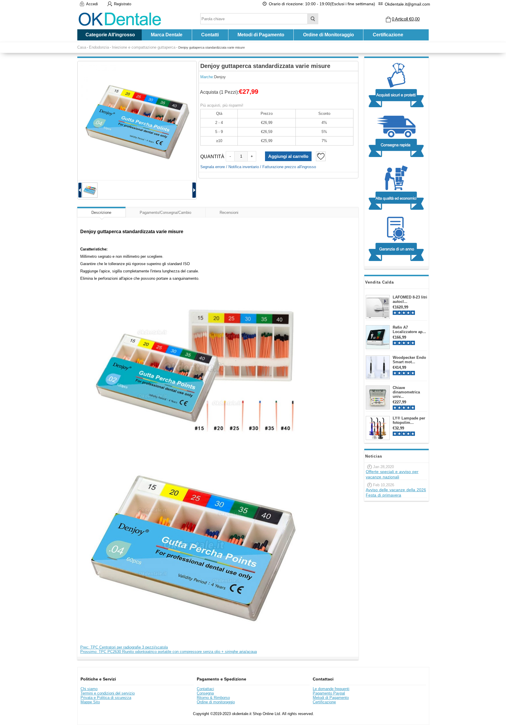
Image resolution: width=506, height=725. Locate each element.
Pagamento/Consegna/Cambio (165, 212)
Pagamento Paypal (329, 693)
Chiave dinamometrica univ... (406, 392)
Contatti (210, 34)
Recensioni (229, 212)
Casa (81, 47)
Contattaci (205, 689)
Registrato (122, 4)
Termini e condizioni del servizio (108, 693)
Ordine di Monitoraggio (328, 34)
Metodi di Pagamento (260, 34)
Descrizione (101, 212)
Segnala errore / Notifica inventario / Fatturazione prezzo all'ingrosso (258, 167)
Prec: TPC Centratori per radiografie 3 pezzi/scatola (124, 647)
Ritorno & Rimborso (213, 697)
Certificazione (388, 34)
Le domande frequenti (331, 689)
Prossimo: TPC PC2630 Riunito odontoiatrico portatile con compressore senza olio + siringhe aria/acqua (168, 651)
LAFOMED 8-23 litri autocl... (410, 299)
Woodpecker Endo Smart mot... (409, 359)
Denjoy (220, 77)
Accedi (92, 4)
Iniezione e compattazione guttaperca (143, 47)
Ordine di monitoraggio (216, 702)
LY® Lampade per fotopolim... (409, 420)
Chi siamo (89, 689)
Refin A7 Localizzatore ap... (409, 329)
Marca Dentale (166, 34)
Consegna (205, 693)
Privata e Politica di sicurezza (106, 697)
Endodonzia (99, 47)
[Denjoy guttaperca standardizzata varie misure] (137, 120)
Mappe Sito (90, 702)
